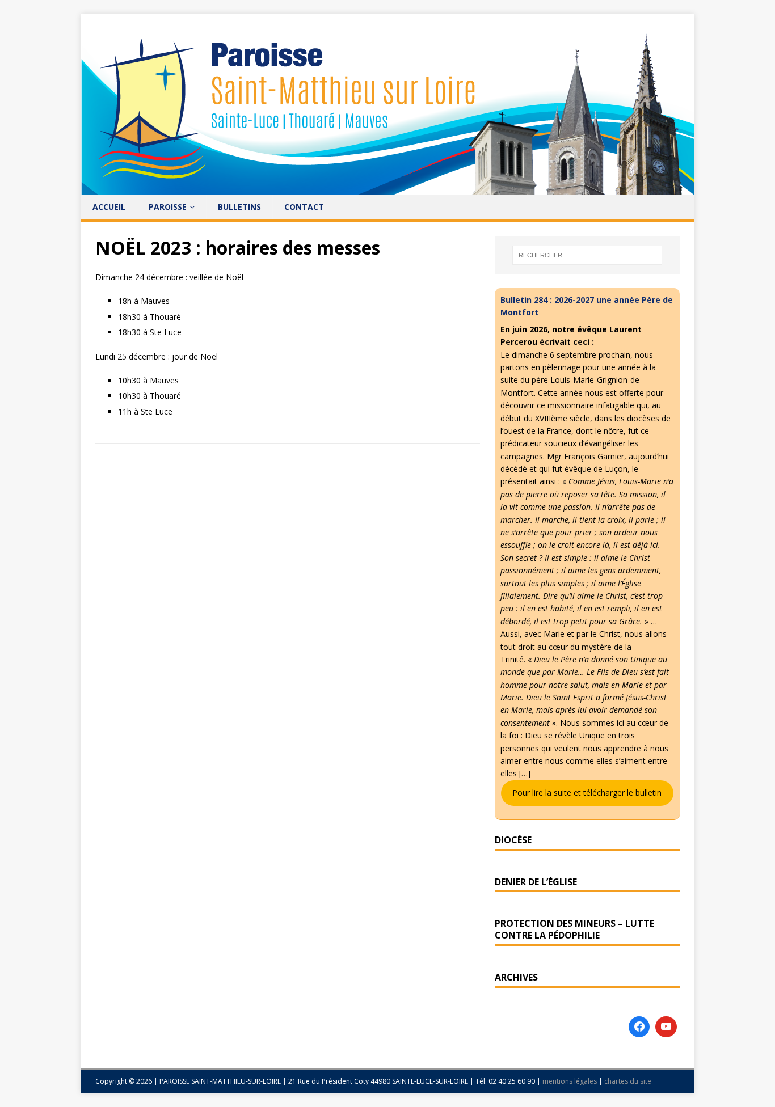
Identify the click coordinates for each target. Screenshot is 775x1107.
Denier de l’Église (536, 882)
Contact (304, 206)
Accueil (108, 206)
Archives (516, 977)
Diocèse (513, 840)
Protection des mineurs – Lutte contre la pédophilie (574, 929)
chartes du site (627, 1081)
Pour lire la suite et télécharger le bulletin (587, 792)
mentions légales (570, 1081)
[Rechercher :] (587, 255)
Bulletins (239, 206)
